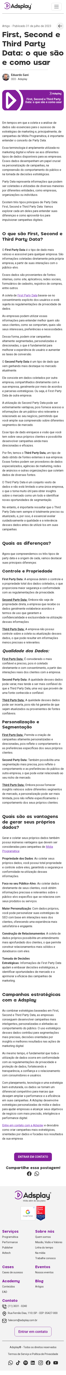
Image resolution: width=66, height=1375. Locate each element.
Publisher (7, 1247)
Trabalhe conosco (45, 1258)
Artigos (39, 1286)
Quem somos (43, 1236)
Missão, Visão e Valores (48, 1242)
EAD (4, 1291)
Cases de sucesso (12, 1272)
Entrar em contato (33, 1331)
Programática (10, 1236)
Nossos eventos (44, 1272)
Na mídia (40, 1252)
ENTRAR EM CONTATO (33, 1157)
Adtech (6, 1252)
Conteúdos (8, 1286)
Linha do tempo (44, 1247)
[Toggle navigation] (56, 6)
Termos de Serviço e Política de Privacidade (33, 1354)
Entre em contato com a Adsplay (22, 1125)
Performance (10, 1242)
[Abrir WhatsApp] (56, 1365)
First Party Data (27, 295)
